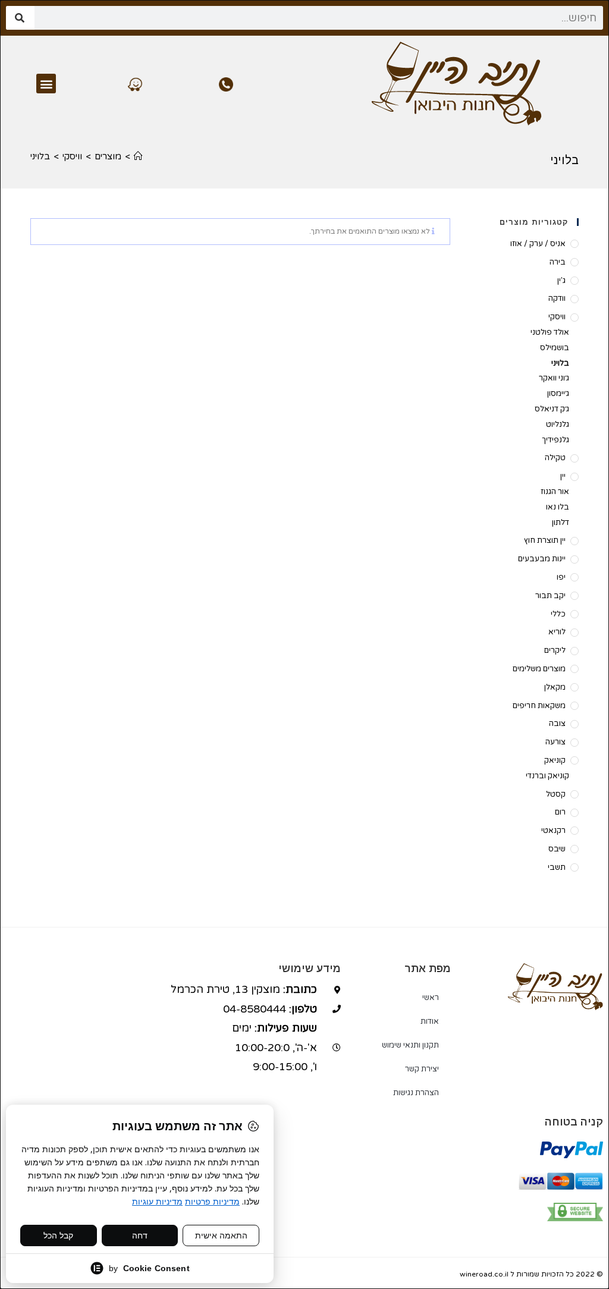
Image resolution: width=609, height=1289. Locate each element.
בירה (558, 262)
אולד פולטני (549, 332)
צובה (557, 723)
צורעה (555, 742)
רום (560, 812)
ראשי (430, 997)
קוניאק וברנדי (547, 776)
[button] (46, 83)
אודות (429, 1021)
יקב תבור (550, 596)
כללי (558, 614)
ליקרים (555, 650)
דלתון (560, 522)
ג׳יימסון (558, 393)
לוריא (557, 632)
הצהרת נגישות (416, 1093)
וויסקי (557, 317)
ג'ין (561, 280)
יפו (561, 577)
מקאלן (555, 687)
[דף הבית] (138, 156)
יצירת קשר (422, 1069)
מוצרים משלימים (539, 669)
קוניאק (555, 760)
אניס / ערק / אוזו (538, 244)
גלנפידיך (555, 440)
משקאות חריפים (539, 705)
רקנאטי (553, 830)
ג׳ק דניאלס (552, 409)
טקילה (555, 458)
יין (563, 476)
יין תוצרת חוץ (545, 540)
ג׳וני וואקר (554, 378)
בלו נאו (557, 507)
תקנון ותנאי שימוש (410, 1045)
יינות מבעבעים (542, 559)
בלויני (40, 156)
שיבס (557, 849)
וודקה (557, 298)
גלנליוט (557, 424)
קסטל (556, 794)
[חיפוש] (20, 18)
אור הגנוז (555, 491)
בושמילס (554, 348)
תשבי (557, 867)
